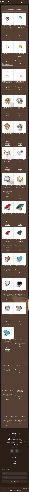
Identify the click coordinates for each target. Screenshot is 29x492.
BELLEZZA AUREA (7, 390)
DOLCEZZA (20, 365)
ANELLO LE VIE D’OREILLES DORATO (20, 55)
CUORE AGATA (8, 290)
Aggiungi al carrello (7, 64)
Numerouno (17, 490)
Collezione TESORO (7, 33)
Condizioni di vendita (14, 462)
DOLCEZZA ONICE (7, 365)
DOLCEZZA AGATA (20, 339)
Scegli (7, 38)
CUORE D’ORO (8, 265)
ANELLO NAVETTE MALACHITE (20, 214)
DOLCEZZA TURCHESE (7, 340)
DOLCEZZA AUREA (20, 315)
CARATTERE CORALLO (7, 240)
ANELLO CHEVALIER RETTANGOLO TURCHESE (20, 27)
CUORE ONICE (20, 290)
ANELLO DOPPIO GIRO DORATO (7, 160)
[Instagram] (17, 451)
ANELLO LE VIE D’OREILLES (7, 54)
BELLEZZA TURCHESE (20, 391)
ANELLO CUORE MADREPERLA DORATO (19, 187)
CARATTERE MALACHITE (19, 240)
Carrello (14, 463)
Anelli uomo (10, 59)
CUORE (8, 315)
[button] (21, 2)
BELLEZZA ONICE (20, 416)
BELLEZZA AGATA (7, 416)
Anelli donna (4, 59)
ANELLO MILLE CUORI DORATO (7, 134)
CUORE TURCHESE (20, 265)
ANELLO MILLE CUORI (20, 134)
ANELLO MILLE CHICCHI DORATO (7, 108)
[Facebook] (12, 451)
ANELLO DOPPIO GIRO (20, 160)
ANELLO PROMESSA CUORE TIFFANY (7, 82)
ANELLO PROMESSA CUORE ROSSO (19, 82)
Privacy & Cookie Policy (14, 460)
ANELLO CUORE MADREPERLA (7, 186)
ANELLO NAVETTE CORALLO (7, 214)
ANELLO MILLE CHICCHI (20, 108)
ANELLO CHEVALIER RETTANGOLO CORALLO (7, 27)
